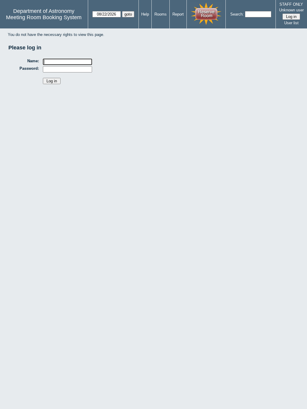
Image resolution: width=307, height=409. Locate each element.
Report (178, 14)
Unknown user (291, 10)
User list (291, 23)
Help (145, 14)
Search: (237, 14)
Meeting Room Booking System (44, 17)
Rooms (160, 14)
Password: (29, 68)
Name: (33, 61)
